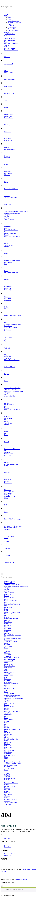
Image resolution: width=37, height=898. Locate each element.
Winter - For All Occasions (11, 360)
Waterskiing (7, 356)
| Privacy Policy (25, 869)
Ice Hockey (7, 472)
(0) (6, 12)
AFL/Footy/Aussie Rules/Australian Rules (16, 211)
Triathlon (6, 541)
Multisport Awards (9, 496)
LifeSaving (7, 290)
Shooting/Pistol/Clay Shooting (12, 324)
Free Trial (7, 35)
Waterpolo (7, 355)
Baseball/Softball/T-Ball (11, 230)
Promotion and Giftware (11, 50)
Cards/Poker (7, 416)
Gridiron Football (9, 454)
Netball (6, 307)
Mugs (6, 182)
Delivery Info (12, 27)
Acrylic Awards (8, 64)
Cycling (6, 246)
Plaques (6, 374)
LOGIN (6, 32)
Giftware (6, 45)
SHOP (6, 14)
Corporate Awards (9, 40)
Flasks (6, 164)
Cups (5, 42)
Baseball (6, 228)
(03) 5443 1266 (10, 34)
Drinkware (7, 157)
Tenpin (6, 341)
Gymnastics (7, 455)
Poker (6, 512)
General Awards (8, 114)
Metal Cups (7, 132)
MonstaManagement (21, 879)
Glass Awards (8, 86)
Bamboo (6, 147)
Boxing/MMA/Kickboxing (12, 236)
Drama (6, 435)
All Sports (7, 215)
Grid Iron (7, 452)
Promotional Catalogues (14, 22)
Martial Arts (7, 297)
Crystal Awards (8, 72)
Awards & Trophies (9, 38)
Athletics (6, 218)
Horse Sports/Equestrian (11, 272)
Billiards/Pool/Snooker (10, 233)
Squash (6, 329)
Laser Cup (7, 125)
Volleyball (7, 348)
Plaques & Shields (9, 48)
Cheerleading (8, 418)
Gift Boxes (7, 171)
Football (6, 442)
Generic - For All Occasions (12, 260)
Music (6, 498)
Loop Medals (8, 483)
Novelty (6, 308)
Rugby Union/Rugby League (12, 315)
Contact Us (11, 25)
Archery (6, 216)
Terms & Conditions (13, 30)
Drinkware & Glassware (11, 43)
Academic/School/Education (12, 213)
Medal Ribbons (8, 298)
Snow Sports (8, 326)
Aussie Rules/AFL (9, 219)
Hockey (6, 271)
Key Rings (7, 279)
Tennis (6, 339)
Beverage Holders (9, 149)
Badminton (7, 226)
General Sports (8, 116)
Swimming (7, 331)
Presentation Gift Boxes (11, 189)
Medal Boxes (8, 493)
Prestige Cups (8, 140)
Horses (6, 465)
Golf (5, 264)
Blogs (9, 19)
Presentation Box (9, 93)
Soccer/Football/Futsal (10, 327)
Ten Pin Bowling (9, 536)
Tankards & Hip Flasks (10, 197)
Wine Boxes (7, 204)
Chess (6, 420)
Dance (6, 107)
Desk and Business (9, 79)
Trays (5, 100)
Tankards (7, 196)
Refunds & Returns (13, 29)
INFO (6, 16)
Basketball (7, 231)
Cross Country (8, 423)
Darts (5, 433)
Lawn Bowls (8, 286)
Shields (6, 381)
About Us (10, 17)
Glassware (7, 57)
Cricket (6, 243)
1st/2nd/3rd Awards (9, 367)
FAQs (9, 24)
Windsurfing (7, 358)
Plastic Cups (7, 139)
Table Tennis (8, 337)
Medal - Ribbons (9, 491)
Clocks (6, 71)
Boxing (6, 235)
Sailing (6, 322)
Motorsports (7, 300)
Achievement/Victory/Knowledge (13, 391)
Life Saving (7, 288)
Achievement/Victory (10, 389)
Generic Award (8, 118)
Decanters (7, 156)
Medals (6, 46)
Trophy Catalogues (13, 21)
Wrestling (7, 555)
